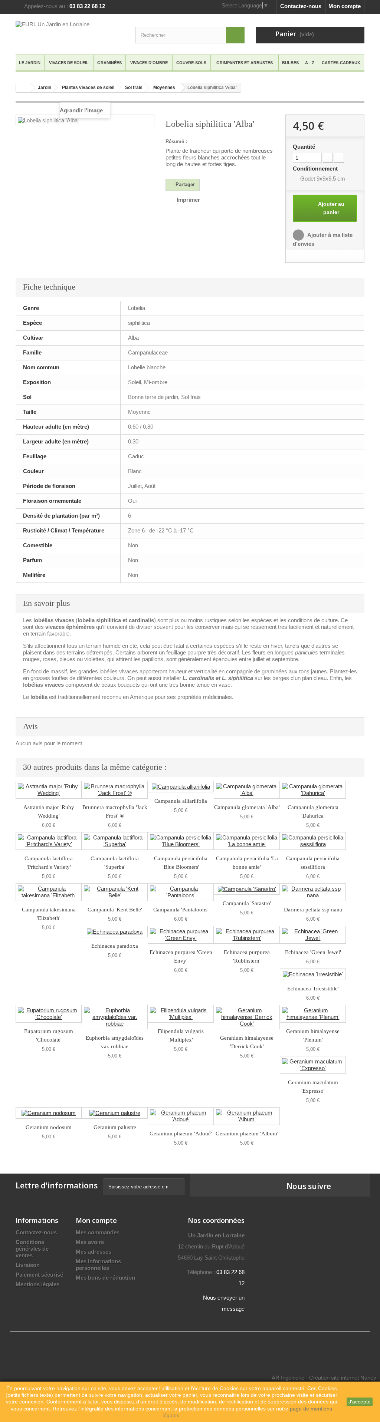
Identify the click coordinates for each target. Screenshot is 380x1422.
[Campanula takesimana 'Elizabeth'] (49, 892)
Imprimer (188, 200)
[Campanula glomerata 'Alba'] (247, 790)
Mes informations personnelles (98, 1264)
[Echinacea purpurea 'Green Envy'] (181, 935)
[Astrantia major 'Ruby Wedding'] (49, 790)
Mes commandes (97, 1232)
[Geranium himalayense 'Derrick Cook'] (247, 1017)
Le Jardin (29, 62)
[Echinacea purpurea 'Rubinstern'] (247, 935)
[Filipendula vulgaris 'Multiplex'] (181, 1014)
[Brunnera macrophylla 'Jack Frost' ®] (115, 790)
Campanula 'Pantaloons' (181, 910)
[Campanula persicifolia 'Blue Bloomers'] (181, 841)
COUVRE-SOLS (191, 62)
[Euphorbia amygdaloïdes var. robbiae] (115, 1017)
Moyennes (164, 87)
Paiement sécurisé (39, 1274)
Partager (184, 184)
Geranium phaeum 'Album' (247, 1133)
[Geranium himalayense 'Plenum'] (313, 1014)
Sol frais (133, 87)
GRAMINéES (109, 62)
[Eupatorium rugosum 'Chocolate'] (49, 1014)
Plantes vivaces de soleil (88, 87)
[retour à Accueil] (23, 87)
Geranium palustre (115, 1127)
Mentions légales (37, 1284)
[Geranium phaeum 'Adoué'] (181, 1116)
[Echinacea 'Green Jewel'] (313, 935)
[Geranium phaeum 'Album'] (247, 1116)
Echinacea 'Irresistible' (313, 989)
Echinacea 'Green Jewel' (313, 952)
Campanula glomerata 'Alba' (247, 807)
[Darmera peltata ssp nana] (313, 892)
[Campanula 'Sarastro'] (247, 889)
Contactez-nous (300, 6)
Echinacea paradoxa (114, 946)
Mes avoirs (90, 1242)
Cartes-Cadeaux (341, 62)
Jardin (44, 87)
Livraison (28, 1265)
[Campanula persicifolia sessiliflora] (313, 841)
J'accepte (359, 1402)
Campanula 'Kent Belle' (115, 910)
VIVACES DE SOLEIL (69, 62)
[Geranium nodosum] (49, 1113)
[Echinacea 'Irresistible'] (313, 974)
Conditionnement (316, 168)
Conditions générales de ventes (32, 1248)
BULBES (290, 62)
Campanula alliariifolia (180, 801)
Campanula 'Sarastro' (247, 903)
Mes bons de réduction (105, 1277)
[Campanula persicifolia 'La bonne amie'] (247, 841)
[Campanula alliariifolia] (181, 786)
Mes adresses (93, 1251)
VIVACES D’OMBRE (149, 62)
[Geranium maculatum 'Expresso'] (313, 1065)
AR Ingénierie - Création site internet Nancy (324, 1378)
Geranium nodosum (49, 1127)
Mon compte (344, 6)
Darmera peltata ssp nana (313, 910)
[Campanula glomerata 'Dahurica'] (313, 790)
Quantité (304, 146)
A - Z (309, 62)
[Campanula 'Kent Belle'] (115, 892)
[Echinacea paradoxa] (115, 931)
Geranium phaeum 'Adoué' (181, 1133)
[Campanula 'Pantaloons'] (181, 892)
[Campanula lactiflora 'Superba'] (115, 841)
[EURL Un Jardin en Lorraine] (70, 33)
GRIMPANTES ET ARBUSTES (244, 62)
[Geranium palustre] (115, 1113)
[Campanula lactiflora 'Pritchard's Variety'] (49, 841)
